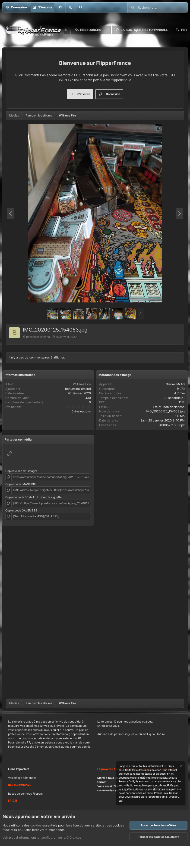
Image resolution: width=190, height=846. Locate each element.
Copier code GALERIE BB (21, 510)
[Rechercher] (81, 7)
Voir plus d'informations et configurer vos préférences (42, 837)
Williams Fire (82, 384)
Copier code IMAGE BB (20, 484)
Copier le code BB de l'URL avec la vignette (33, 497)
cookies (35, 825)
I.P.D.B (12, 800)
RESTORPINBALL (19, 784)
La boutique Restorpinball (144, 30)
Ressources (90, 30)
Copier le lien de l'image (20, 471)
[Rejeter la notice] (181, 766)
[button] (70, 7)
